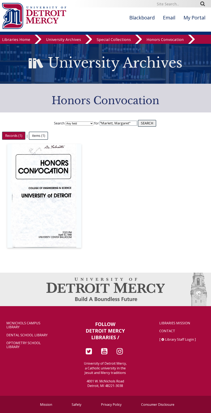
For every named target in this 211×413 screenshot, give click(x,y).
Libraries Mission (174, 323)
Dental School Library (27, 335)
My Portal (194, 17)
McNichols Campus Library (23, 325)
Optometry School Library (23, 345)
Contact (167, 331)
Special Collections (114, 39)
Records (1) (13, 136)
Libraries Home (16, 39)
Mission (46, 404)
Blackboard (142, 17)
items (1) (38, 136)
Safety (76, 404)
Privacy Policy (111, 404)
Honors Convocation (165, 39)
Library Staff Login (179, 339)
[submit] (204, 4)
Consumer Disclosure (157, 404)
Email (169, 17)
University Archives (63, 39)
